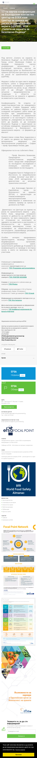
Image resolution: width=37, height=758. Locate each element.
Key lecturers (17, 300)
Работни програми (7, 507)
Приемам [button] (18, 754)
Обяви (17, 388)
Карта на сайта (6, 511)
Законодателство (7, 500)
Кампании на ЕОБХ (7, 520)
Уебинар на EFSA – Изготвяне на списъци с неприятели (17, 445)
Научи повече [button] (20, 750)
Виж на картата (9, 407)
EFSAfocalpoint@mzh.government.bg (12, 336)
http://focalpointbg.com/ (8, 340)
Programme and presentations (24, 268)
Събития (12, 8)
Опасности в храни (7, 504)
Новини (17, 373)
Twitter (20, 349)
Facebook (8, 349)
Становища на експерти (9, 502)
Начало (5, 8)
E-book (31, 293)
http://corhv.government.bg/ (9, 338)
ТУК (10, 268)
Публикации (5, 509)
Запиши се (21, 736)
